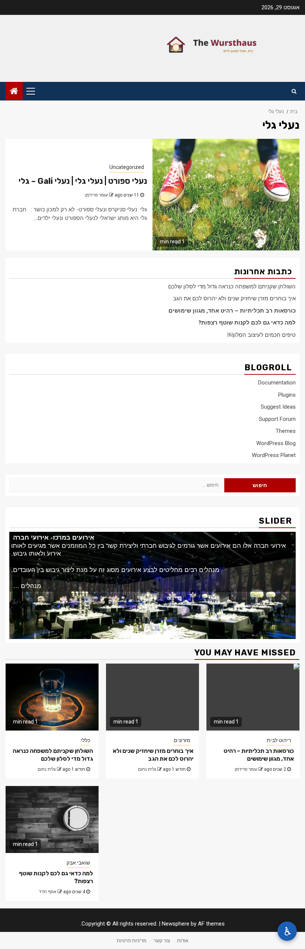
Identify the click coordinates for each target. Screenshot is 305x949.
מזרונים (182, 740)
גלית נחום (47, 769)
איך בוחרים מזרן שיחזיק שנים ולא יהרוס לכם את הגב (234, 298)
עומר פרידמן (96, 195)
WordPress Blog (276, 443)
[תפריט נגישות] (287, 931)
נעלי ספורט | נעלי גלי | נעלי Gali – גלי (83, 181)
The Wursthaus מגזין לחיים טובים (225, 45)
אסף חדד (48, 891)
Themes (286, 431)
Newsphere (175, 923)
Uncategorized (126, 167)
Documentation (277, 382)
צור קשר (162, 940)
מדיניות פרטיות (132, 940)
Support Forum (277, 419)
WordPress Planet (274, 455)
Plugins (287, 395)
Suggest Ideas (278, 406)
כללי (85, 740)
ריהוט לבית (279, 740)
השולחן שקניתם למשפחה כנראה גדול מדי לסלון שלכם (232, 286)
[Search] (294, 91)
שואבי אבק (78, 863)
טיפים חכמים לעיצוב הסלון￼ (261, 335)
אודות (182, 940)
